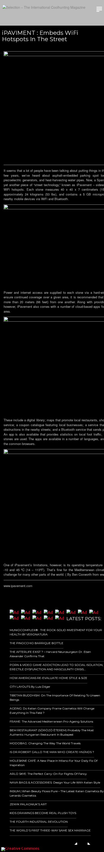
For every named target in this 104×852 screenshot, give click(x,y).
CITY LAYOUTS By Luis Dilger (30, 686)
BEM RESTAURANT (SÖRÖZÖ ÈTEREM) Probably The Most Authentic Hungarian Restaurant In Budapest (52, 732)
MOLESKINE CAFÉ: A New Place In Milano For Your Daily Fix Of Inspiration (53, 763)
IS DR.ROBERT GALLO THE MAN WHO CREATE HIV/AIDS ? (52, 752)
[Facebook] (68, 848)
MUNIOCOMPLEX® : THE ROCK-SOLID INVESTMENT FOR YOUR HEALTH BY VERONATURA (56, 632)
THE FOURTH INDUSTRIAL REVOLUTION (39, 821)
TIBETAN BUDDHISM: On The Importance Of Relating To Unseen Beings (55, 697)
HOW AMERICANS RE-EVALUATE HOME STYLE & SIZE (48, 678)
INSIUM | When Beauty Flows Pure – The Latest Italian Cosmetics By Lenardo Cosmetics (57, 793)
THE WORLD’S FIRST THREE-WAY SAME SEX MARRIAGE (50, 830)
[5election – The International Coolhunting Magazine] (43, 7)
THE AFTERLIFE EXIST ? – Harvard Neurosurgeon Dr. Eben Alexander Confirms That (50, 654)
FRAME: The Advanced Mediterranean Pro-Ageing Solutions (51, 721)
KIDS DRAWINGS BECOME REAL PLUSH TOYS (43, 813)
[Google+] (75, 848)
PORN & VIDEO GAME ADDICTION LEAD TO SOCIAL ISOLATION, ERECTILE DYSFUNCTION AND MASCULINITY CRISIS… (56, 667)
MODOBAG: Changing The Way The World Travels (45, 743)
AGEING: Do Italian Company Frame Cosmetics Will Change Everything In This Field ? (52, 711)
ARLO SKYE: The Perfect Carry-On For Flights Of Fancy (48, 774)
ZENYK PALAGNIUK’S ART (28, 804)
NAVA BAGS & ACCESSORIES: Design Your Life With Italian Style (55, 782)
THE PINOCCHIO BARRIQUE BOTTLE (36, 643)
